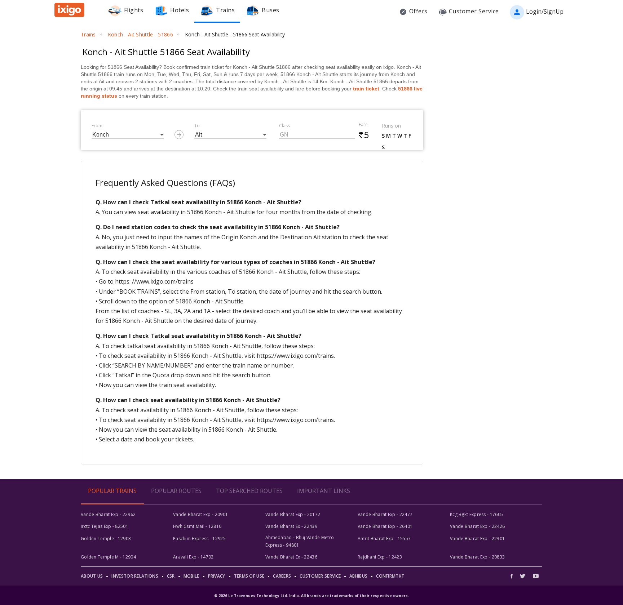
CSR (171, 576)
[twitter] (522, 576)
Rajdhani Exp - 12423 (380, 557)
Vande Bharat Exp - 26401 (385, 526)
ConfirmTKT (390, 576)
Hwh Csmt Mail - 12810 (197, 526)
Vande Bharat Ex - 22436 (291, 557)
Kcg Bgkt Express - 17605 (476, 514)
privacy (216, 576)
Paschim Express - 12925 (199, 538)
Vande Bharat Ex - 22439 (291, 526)
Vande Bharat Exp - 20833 (477, 557)
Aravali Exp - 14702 (193, 557)
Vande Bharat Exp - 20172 (292, 514)
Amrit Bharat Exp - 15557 (384, 538)
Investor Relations (134, 576)
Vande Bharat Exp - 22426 (477, 526)
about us (92, 576)
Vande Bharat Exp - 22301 (477, 538)
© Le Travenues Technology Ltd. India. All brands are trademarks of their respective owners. (311, 595)
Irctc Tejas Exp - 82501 (104, 526)
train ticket (366, 89)
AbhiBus (358, 576)
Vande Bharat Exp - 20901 (200, 514)
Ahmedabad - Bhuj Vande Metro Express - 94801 (299, 541)
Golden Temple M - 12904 (108, 557)
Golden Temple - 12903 (106, 538)
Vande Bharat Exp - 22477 (385, 514)
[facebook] (513, 576)
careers (282, 576)
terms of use (249, 576)
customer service (320, 576)
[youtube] (535, 576)
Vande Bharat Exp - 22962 (108, 514)
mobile (191, 576)
